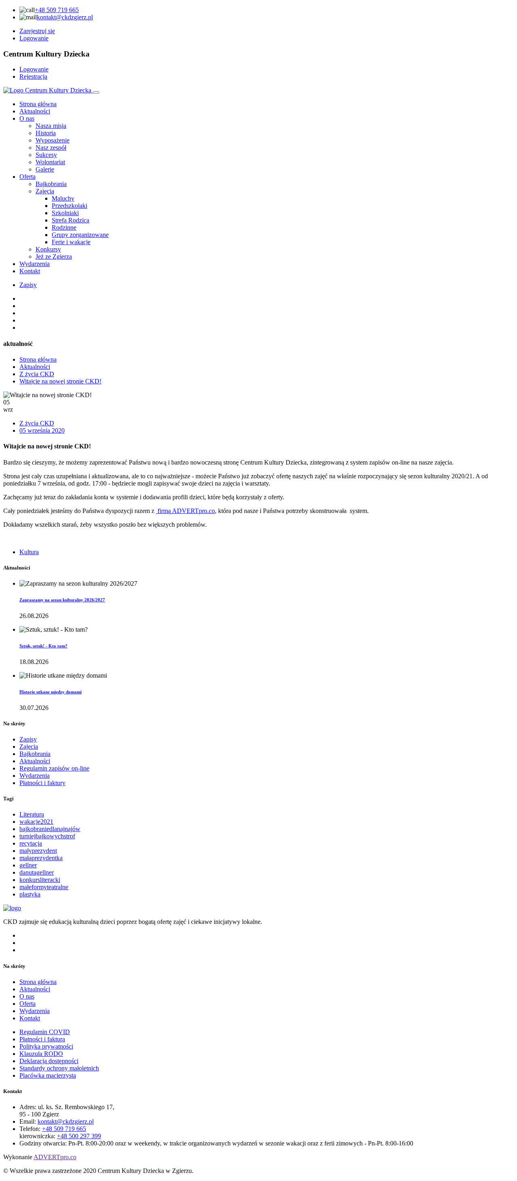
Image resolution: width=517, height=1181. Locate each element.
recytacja (30, 843)
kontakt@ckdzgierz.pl (65, 17)
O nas (26, 118)
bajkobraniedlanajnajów (49, 828)
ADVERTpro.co (55, 1157)
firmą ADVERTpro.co (185, 510)
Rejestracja (33, 76)
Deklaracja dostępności (48, 1060)
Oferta (27, 176)
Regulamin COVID (44, 1031)
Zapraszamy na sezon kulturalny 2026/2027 (62, 599)
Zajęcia (28, 746)
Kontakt (29, 271)
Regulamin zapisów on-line (54, 768)
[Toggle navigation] (96, 92)
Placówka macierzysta (47, 1075)
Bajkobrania (34, 753)
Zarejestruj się (37, 30)
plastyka (29, 894)
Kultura (29, 552)
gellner (28, 865)
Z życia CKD (36, 374)
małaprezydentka (41, 857)
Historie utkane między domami (50, 691)
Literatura (31, 814)
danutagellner (36, 872)
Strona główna (38, 104)
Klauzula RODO (41, 1053)
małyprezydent (38, 850)
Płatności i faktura (42, 1039)
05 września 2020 (42, 430)
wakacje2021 (36, 821)
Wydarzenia (34, 263)
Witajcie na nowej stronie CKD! (60, 381)
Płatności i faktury (42, 782)
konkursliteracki (39, 879)
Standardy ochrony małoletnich (59, 1068)
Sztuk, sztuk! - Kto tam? (43, 645)
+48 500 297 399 (79, 1136)
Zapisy (28, 284)
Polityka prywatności (46, 1046)
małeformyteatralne (43, 887)
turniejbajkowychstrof (47, 836)
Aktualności (34, 111)
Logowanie (33, 38)
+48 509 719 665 (57, 9)
